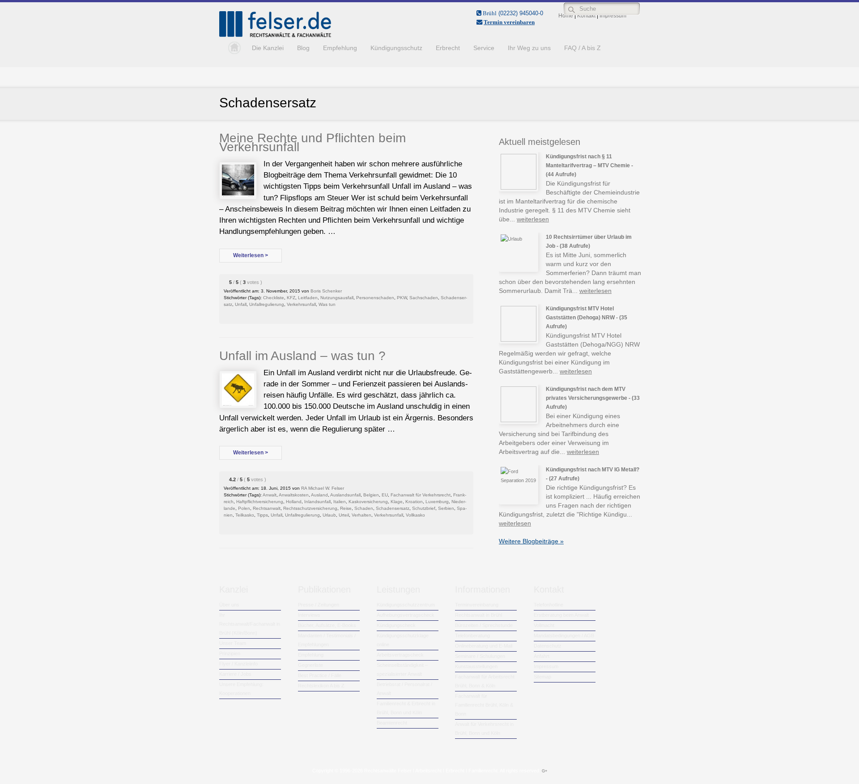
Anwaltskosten (294, 494)
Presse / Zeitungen (318, 604)
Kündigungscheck (396, 625)
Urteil (344, 515)
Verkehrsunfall (301, 304)
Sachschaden (423, 297)
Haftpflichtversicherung (259, 501)
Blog (303, 47)
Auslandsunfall (345, 494)
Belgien (371, 494)
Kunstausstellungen (476, 666)
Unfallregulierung (266, 304)
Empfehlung (340, 47)
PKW (402, 297)
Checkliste (273, 297)
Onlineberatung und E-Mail (483, 645)
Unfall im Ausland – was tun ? (302, 356)
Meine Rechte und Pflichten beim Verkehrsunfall (312, 142)
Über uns (229, 604)
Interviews (309, 615)
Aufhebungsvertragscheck (405, 615)
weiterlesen (533, 219)
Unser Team (232, 643)
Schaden (363, 508)
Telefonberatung (472, 635)
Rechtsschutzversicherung (310, 508)
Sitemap (542, 676)
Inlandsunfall (317, 501)
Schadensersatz (392, 508)
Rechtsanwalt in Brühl (478, 615)
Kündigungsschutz (396, 47)
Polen (244, 508)
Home (232, 48)
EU (385, 494)
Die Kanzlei (268, 47)
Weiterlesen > (250, 255)
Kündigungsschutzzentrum (406, 604)
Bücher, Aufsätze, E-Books (327, 625)
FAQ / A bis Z (582, 47)
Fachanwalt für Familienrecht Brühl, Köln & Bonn (484, 704)
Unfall (241, 304)
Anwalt (269, 494)
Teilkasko (244, 515)
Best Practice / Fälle (319, 675)
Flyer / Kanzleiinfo (238, 663)
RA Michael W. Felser (322, 488)
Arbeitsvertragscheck (400, 654)
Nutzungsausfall (336, 297)
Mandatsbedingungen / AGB (564, 635)
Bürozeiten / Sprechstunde (484, 625)
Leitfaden (308, 297)
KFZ (291, 297)
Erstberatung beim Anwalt (561, 615)
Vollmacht (544, 625)
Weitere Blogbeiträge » (531, 541)
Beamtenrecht (392, 722)
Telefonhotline (548, 604)
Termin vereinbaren (509, 22)
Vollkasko (415, 515)
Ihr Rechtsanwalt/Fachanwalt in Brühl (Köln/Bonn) (249, 624)
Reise (346, 508)
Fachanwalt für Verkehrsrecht (421, 494)
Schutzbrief (423, 508)
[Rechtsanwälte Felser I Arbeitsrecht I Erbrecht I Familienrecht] (275, 35)
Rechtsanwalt (267, 508)
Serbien (446, 508)
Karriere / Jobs (235, 674)
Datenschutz (547, 645)
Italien (339, 501)
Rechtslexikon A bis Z (321, 685)
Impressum (546, 666)
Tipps (262, 515)
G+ (544, 771)
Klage (397, 501)
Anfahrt (541, 656)
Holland (294, 501)
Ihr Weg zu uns (529, 47)
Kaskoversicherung (368, 501)
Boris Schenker (326, 290)
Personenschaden (375, 297)
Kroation (414, 501)
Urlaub (329, 515)
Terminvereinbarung (476, 604)
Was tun (327, 304)
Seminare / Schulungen (480, 656)
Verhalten (361, 515)
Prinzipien (229, 653)
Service (483, 47)
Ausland (319, 494)
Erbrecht (448, 47)
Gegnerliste (310, 665)
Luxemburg (437, 501)
